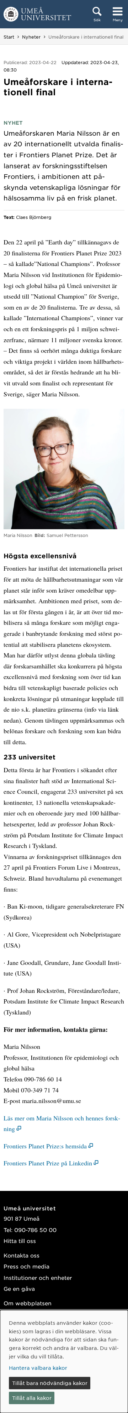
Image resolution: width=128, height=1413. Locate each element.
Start (9, 37)
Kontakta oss (21, 1255)
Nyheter (31, 37)
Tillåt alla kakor (32, 1398)
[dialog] (64, 1361)
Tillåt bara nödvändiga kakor (49, 1383)
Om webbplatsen (28, 1303)
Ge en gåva (19, 1288)
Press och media (26, 1266)
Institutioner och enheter (38, 1277)
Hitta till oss (20, 1240)
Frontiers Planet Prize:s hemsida (45, 1146)
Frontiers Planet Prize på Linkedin (48, 1163)
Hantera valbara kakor (38, 1367)
